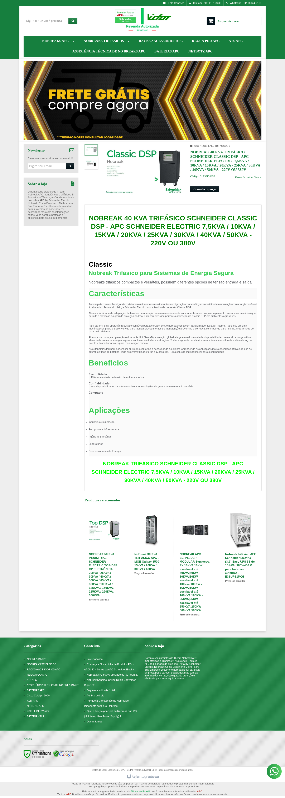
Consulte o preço (204, 189)
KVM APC (32, 700)
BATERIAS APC (36, 690)
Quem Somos (94, 721)
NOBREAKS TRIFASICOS (215, 146)
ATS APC (32, 680)
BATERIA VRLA (35, 716)
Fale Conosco (176, 3)
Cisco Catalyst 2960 (38, 695)
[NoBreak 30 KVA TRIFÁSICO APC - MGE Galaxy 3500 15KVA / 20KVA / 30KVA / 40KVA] (150, 545)
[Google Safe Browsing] (63, 753)
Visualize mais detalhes (109, 581)
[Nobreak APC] (142, 20)
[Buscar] (72, 21)
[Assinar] (70, 166)
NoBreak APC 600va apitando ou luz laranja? (112, 674)
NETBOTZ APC (35, 706)
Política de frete (95, 695)
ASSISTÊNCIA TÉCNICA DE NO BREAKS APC (53, 685)
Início (196, 146)
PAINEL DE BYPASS (38, 711)
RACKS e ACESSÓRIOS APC (43, 669)
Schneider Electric (252, 177)
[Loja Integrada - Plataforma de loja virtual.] (142, 777)
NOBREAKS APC (37, 659)
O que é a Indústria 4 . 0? (101, 690)
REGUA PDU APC (37, 674)
